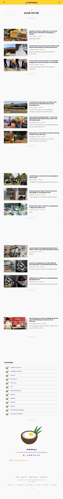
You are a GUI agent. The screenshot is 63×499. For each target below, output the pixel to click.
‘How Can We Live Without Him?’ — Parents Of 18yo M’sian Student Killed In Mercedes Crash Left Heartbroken (43, 118)
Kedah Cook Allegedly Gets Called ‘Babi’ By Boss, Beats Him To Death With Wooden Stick (43, 263)
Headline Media (34, 480)
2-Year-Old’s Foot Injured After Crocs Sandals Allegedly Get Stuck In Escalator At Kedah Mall (43, 61)
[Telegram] (33, 455)
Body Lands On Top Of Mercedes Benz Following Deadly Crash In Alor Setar (44, 133)
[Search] (59, 2)
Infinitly (33, 482)
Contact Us (43, 477)
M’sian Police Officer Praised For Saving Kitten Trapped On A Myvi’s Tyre (43, 206)
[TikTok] (31, 455)
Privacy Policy (33, 477)
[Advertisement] (31, 86)
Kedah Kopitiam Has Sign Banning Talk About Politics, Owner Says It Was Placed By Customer (44, 248)
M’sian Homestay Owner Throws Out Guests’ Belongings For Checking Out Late (43, 191)
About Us (24, 477)
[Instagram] (27, 455)
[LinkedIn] (35, 455)
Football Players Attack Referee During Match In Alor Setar (43, 176)
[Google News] (39, 455)
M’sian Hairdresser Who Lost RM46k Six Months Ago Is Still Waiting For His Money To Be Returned (43, 320)
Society (40, 36)
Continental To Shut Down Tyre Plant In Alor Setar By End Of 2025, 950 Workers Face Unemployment (43, 103)
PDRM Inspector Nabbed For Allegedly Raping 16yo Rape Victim (43, 278)
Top (32, 488)
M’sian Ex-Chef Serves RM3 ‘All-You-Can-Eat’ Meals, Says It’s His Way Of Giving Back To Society (43, 32)
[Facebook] (23, 455)
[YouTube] (29, 455)
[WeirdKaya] (31, 2)
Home (17, 477)
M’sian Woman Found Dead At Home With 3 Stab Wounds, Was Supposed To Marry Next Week (44, 46)
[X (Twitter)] (25, 455)
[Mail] (37, 455)
